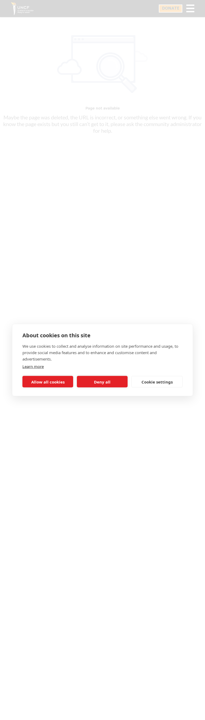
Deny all (102, 381)
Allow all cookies (48, 381)
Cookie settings (157, 381)
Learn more (33, 366)
